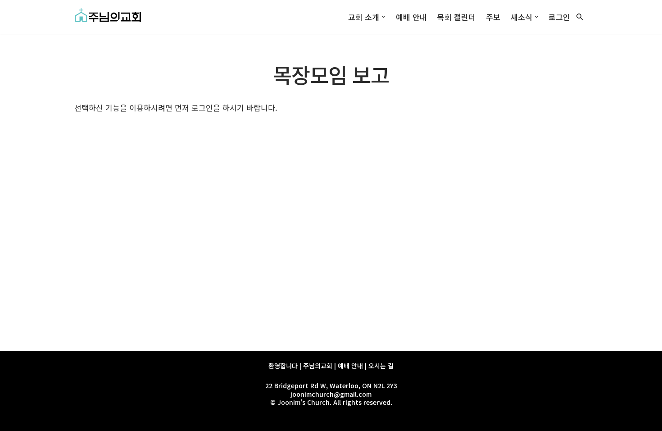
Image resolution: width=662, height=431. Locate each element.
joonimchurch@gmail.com (331, 394)
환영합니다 (283, 365)
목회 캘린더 (456, 17)
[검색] (579, 17)
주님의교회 (317, 365)
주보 (493, 17)
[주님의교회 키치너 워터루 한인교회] (110, 17)
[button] (383, 17)
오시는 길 (381, 365)
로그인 (559, 17)
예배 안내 (411, 17)
